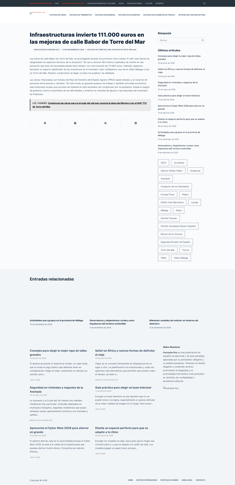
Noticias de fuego (58, 15)
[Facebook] (45, 123)
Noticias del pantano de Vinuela (193, 15)
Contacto (200, 480)
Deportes (160, 3)
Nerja (178, 210)
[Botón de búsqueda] (202, 40)
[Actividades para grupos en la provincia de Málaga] (58, 300)
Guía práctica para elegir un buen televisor (179, 95)
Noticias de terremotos (81, 15)
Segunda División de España (175, 242)
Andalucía (195, 170)
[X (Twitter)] (75, 123)
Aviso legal (187, 480)
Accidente (179, 162)
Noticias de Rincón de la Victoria (101, 3)
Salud (121, 3)
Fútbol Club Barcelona (172, 202)
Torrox (185, 250)
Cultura (148, 3)
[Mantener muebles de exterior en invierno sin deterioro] (177, 300)
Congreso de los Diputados (175, 186)
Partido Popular (169, 218)
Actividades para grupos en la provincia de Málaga (56, 320)
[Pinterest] (105, 123)
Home (130, 480)
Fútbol (185, 194)
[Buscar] (204, 3)
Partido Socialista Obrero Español (178, 226)
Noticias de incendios (105, 15)
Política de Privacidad (146, 480)
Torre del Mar (168, 250)
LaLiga (194, 202)
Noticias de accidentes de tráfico (159, 15)
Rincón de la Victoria (171, 234)
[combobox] (179, 40)
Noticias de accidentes (129, 15)
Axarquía (165, 178)
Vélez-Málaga (181, 257)
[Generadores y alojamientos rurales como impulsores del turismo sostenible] (117, 300)
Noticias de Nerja (134, 3)
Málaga (164, 210)
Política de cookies (169, 480)
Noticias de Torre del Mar (41, 3)
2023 (163, 162)
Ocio (57, 3)
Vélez (163, 257)
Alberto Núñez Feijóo (172, 170)
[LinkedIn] (136, 123)
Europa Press (167, 194)
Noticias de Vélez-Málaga (73, 3)
